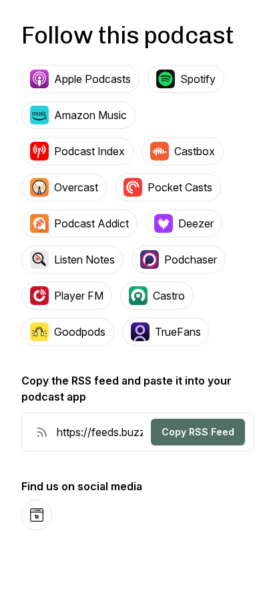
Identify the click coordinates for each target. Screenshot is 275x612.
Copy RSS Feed (198, 431)
